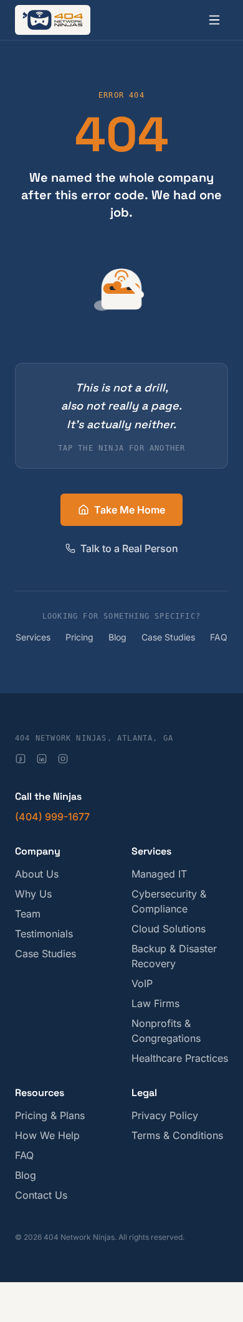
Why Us (33, 894)
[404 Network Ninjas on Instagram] (63, 758)
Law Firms (155, 1003)
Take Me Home (129, 510)
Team (27, 913)
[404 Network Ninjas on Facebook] (20, 758)
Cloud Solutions (168, 928)
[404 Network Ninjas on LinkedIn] (41, 758)
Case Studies (168, 637)
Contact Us (41, 1195)
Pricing (79, 637)
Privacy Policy (164, 1115)
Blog (117, 637)
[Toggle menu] (214, 20)
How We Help (47, 1135)
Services (33, 637)
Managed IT (159, 874)
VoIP (142, 983)
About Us (37, 874)
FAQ (218, 637)
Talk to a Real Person (129, 548)
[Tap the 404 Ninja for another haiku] (121, 289)
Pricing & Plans (50, 1115)
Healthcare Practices (179, 1058)
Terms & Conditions (177, 1135)
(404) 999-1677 (52, 816)
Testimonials (44, 933)
